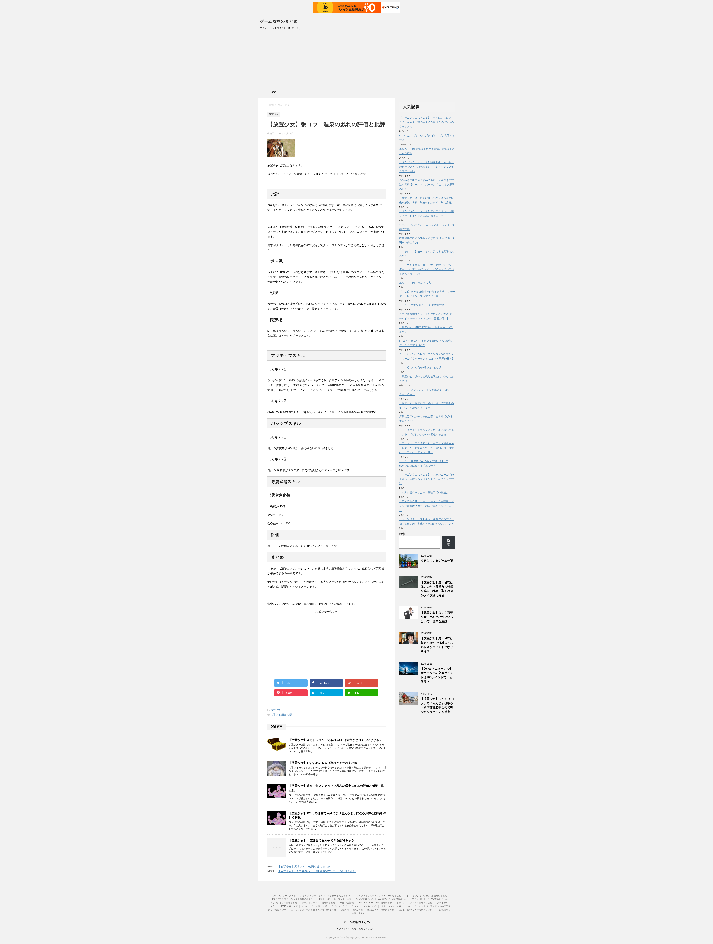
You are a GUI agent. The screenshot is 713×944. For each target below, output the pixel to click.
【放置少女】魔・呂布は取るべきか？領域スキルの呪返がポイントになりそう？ (437, 645)
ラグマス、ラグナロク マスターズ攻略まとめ (354, 906)
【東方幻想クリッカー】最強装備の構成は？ (425, 492)
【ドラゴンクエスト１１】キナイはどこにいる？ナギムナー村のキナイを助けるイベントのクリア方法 (426, 122)
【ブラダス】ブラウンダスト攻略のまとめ (292, 899)
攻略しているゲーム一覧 (437, 560)
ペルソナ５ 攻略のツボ (314, 906)
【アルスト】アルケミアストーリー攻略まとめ (377, 895)
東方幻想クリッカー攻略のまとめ (415, 909)
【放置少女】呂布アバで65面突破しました (304, 866)
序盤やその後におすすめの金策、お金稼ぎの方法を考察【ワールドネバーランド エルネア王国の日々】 (427, 185)
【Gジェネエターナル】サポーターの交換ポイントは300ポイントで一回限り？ (437, 675)
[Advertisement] (356, 60)
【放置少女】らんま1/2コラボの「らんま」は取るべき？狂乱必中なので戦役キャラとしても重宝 (437, 705)
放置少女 (275, 709)
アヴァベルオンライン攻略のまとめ (430, 899)
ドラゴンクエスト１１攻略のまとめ (414, 902)
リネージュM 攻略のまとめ (395, 906)
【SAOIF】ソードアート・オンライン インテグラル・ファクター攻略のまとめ (310, 895)
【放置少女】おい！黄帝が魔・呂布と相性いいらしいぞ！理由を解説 (437, 617)
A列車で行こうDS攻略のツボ (392, 899)
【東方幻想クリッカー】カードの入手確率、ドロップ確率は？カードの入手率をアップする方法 (426, 506)
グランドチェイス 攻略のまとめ (318, 902)
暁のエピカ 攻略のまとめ (380, 909)
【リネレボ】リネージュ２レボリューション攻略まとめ (346, 899)
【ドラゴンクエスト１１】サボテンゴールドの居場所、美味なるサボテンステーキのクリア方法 (426, 479)
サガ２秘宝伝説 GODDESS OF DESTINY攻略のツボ (366, 902)
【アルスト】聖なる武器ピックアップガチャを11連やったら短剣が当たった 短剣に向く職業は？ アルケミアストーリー (426, 448)
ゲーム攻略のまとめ (279, 21)
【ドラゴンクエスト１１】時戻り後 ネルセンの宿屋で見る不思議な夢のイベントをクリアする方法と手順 (426, 167)
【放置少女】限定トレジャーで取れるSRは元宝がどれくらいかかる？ (335, 740)
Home (273, 92)
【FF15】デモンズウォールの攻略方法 (422, 305)
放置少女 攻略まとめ (352, 909)
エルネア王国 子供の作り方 (415, 282)
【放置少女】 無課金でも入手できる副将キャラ (321, 840)
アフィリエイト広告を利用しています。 (356, 928)
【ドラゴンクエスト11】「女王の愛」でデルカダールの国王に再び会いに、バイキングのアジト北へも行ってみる (426, 269)
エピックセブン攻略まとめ (283, 902)
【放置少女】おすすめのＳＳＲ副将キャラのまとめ (323, 762)
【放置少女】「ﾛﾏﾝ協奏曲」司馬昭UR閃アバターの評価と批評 (317, 871)
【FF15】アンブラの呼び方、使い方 (420, 367)
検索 (402, 534)
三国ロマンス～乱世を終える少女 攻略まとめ (313, 909)
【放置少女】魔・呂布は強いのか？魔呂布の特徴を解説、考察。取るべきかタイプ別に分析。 (437, 589)
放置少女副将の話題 (281, 714)
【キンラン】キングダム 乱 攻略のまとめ (426, 895)
